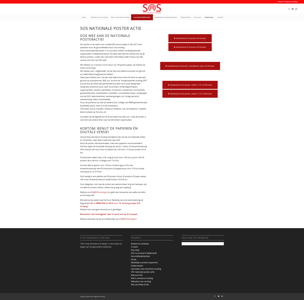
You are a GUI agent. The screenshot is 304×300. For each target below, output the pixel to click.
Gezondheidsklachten (140, 256)
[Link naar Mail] (296, 9)
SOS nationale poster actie (142, 272)
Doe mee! (135, 250)
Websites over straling (141, 281)
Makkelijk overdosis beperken (144, 262)
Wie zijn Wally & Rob (140, 284)
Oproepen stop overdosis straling (146, 269)
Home (133, 259)
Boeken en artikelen (140, 243)
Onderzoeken (137, 265)
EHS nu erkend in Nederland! (144, 253)
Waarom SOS (137, 275)
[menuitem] (83, 17)
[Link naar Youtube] (292, 9)
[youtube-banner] (152, 9)
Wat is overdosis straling (142, 278)
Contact (134, 246)
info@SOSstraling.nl (99, 192)
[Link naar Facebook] (289, 9)
